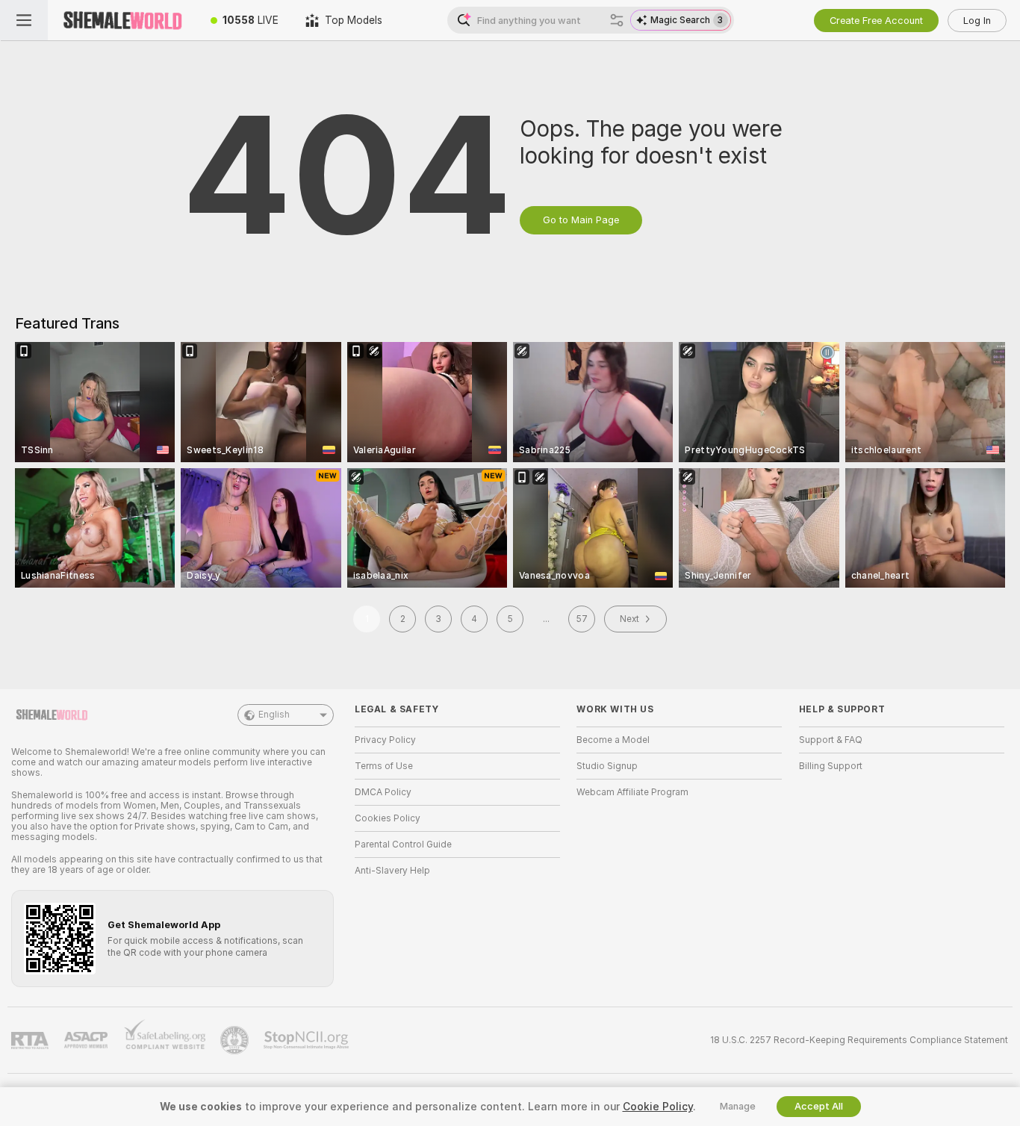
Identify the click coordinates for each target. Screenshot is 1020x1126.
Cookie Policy (658, 1107)
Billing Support (830, 766)
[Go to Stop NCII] (308, 1040)
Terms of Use (384, 766)
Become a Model (613, 740)
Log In (977, 20)
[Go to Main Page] (122, 20)
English (274, 714)
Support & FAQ (830, 740)
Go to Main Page (581, 219)
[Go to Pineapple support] (236, 1040)
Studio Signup (607, 766)
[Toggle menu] (24, 20)
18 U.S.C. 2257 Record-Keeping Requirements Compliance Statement (859, 1040)
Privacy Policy (385, 740)
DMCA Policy (383, 792)
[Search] (616, 20)
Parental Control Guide (403, 844)
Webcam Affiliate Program (632, 792)
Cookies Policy (387, 818)
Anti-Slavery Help (392, 870)
